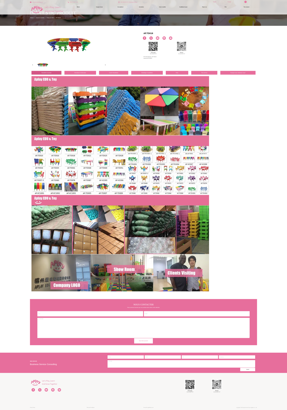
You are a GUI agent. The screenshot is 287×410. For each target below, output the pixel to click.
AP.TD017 (154, 56)
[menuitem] (120, 7)
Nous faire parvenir (143, 340)
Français (229, 1)
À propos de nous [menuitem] (99, 6)
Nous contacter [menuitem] (246, 6)
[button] (120, 7)
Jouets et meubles (40, 17)
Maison (32, 17)
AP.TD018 (58, 17)
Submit (247, 369)
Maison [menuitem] (78, 6)
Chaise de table (50, 17)
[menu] (162, 7)
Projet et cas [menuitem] (204, 6)
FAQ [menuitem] (225, 6)
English (214, 1)
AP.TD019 (149, 58)
